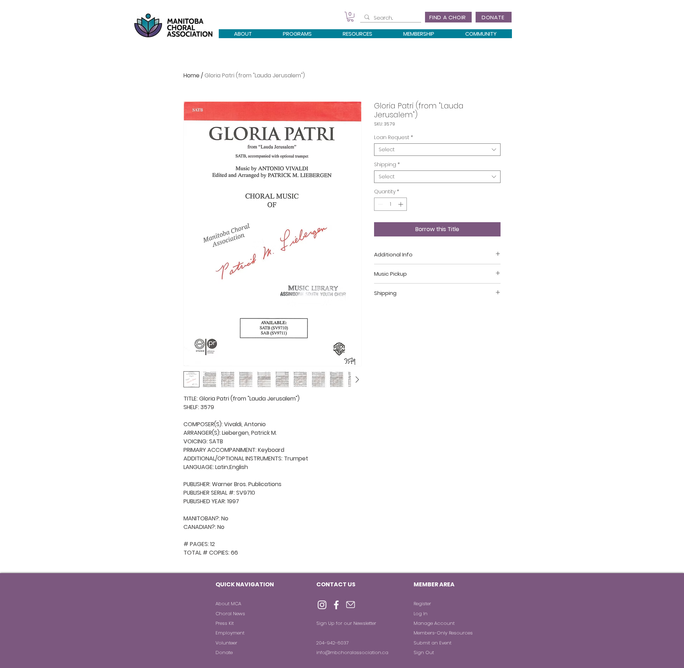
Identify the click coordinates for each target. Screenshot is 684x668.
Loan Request (393, 137)
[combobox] (437, 149)
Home (191, 75)
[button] (350, 17)
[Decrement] (379, 204)
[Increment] (401, 204)
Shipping (387, 165)
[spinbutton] (390, 204)
